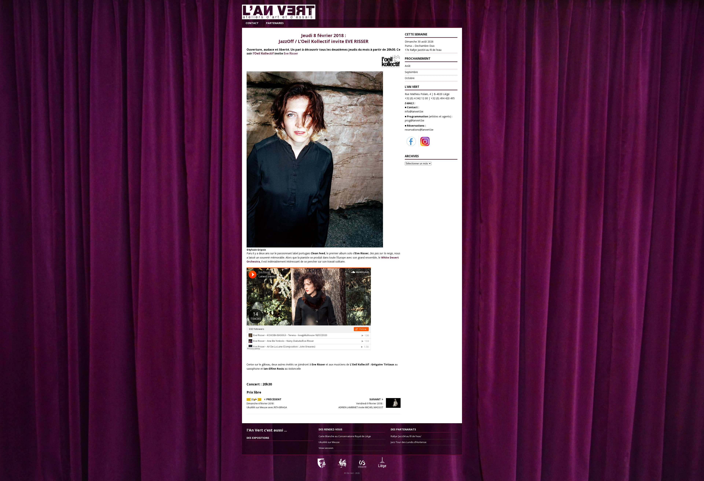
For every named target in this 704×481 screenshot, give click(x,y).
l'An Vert (350, 473)
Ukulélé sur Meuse (329, 442)
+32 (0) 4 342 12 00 (416, 98)
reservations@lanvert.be (419, 129)
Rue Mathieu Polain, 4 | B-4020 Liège (427, 94)
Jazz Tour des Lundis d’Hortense (408, 442)
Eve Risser (291, 53)
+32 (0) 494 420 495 (443, 98)
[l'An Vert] (278, 17)
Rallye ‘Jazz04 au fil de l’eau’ (406, 436)
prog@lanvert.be (414, 120)
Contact (252, 23)
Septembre (411, 72)
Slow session (326, 448)
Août (407, 66)
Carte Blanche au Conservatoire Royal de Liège (345, 436)
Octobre (410, 78)
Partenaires (275, 23)
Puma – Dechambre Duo (423, 46)
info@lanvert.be (414, 111)
